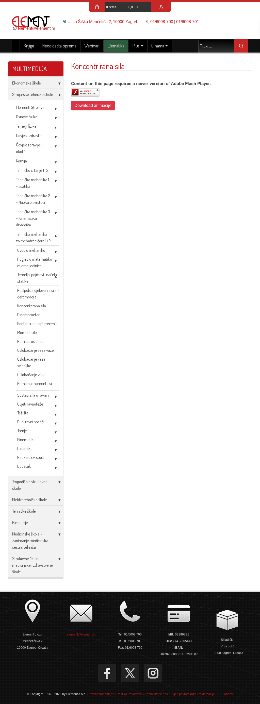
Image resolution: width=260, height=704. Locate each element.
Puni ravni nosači (30, 421)
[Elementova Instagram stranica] (153, 673)
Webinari (92, 45)
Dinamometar (28, 314)
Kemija (21, 160)
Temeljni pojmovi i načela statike (37, 278)
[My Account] (161, 7)
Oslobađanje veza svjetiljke (31, 362)
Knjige (29, 45)
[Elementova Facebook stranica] (107, 673)
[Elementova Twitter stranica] (130, 673)
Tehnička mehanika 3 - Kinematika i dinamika (33, 218)
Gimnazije (20, 522)
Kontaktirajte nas (156, 694)
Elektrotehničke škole (29, 499)
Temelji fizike (26, 126)
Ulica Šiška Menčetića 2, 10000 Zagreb (103, 22)
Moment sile (27, 332)
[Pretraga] (241, 46)
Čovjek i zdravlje (29, 135)
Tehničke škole (24, 511)
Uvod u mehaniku (31, 250)
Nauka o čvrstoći (30, 457)
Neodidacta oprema (59, 45)
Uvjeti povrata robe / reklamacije (192, 694)
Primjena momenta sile (36, 383)
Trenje (22, 430)
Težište (22, 412)
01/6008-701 (187, 22)
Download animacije (92, 105)
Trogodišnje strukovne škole (29, 485)
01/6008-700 (161, 22)
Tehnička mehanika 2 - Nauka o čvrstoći (33, 199)
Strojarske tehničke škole (32, 94)
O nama (157, 45)
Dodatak (24, 466)
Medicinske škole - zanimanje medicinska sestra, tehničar (30, 540)
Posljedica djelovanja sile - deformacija (38, 293)
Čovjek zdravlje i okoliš (29, 148)
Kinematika (26, 439)
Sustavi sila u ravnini (33, 395)
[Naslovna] (16, 46)
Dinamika (24, 448)
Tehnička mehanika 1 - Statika (32, 183)
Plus (136, 45)
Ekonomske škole (26, 83)
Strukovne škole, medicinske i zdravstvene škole (32, 565)
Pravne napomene (101, 694)
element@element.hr (36, 28)
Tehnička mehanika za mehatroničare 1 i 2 (33, 237)
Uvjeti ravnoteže (30, 404)
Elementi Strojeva (30, 107)
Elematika (115, 45)
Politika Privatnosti (129, 694)
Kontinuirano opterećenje (37, 323)
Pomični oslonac (30, 341)
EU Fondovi (225, 694)
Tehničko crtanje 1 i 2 (32, 170)
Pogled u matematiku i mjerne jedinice (35, 262)
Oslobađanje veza (31, 374)
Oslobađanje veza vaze (35, 350)
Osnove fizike (26, 116)
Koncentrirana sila (31, 305)
